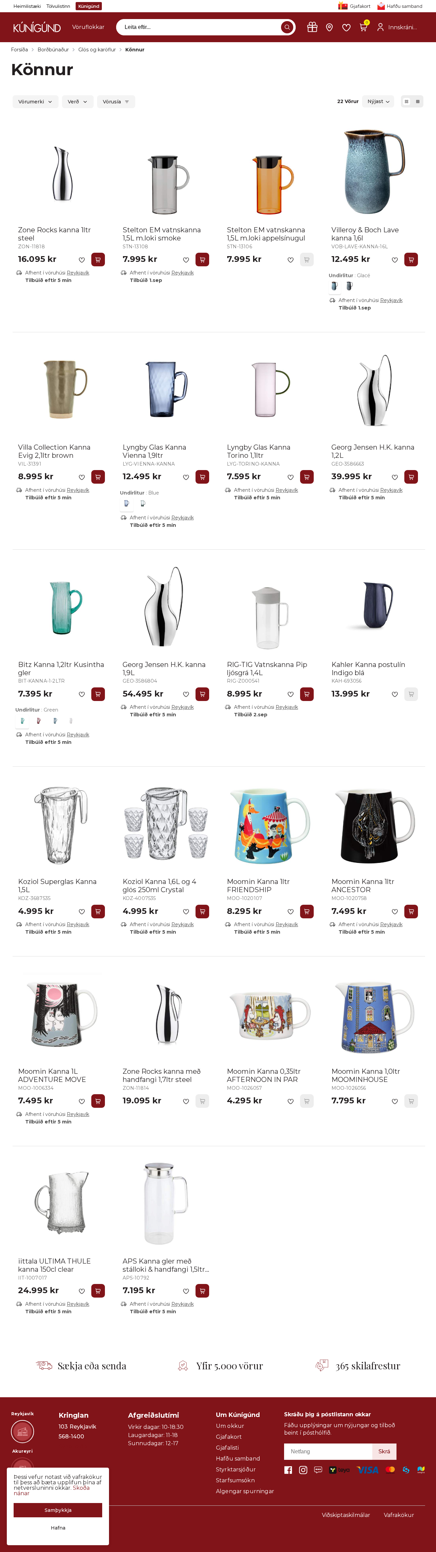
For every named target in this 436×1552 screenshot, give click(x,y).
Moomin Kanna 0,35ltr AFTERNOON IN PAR (264, 1075)
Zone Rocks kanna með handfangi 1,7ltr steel (162, 1075)
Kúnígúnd (88, 6)
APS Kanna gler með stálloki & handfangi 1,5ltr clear (164, 1269)
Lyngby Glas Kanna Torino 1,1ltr (259, 451)
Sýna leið (71, 1446)
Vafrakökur (399, 1515)
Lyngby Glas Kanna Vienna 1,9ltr (154, 451)
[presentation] (88, 27)
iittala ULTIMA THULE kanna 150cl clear (54, 1265)
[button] (287, 27)
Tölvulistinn (58, 6)
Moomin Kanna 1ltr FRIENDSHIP (258, 886)
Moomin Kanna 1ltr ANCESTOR (362, 886)
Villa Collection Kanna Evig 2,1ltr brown (54, 451)
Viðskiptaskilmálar (346, 1515)
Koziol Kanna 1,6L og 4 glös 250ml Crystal (159, 886)
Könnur (134, 50)
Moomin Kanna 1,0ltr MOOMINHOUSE (365, 1075)
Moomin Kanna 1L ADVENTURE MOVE (52, 1075)
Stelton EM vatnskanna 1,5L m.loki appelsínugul (266, 234)
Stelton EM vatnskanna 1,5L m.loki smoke (162, 234)
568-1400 (71, 1436)
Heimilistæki (27, 6)
